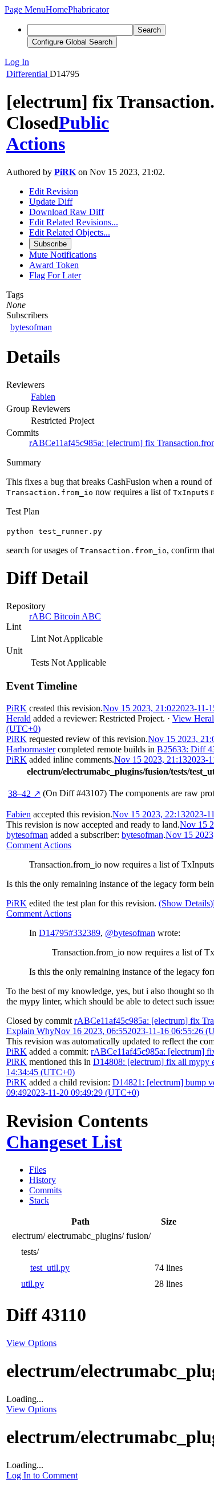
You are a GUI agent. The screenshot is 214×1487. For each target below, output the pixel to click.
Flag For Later (55, 275)
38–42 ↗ (24, 794)
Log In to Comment (42, 1475)
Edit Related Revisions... (73, 222)
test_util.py (50, 1268)
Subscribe (50, 244)
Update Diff (50, 201)
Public (84, 122)
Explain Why (30, 1031)
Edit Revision (53, 191)
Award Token (54, 265)
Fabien (43, 397)
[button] (25, 9)
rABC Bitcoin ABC (65, 616)
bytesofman (31, 327)
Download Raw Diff (66, 212)
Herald (18, 718)
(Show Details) (186, 903)
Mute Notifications (62, 255)
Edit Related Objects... (69, 232)
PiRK (65, 172)
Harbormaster (30, 749)
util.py (32, 1284)
